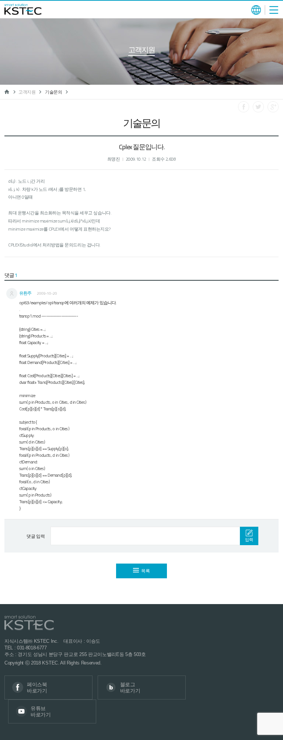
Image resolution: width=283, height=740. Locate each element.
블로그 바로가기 (130, 687)
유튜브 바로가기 (41, 711)
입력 (249, 540)
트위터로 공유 (258, 106)
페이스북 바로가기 (37, 687)
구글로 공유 (273, 106)
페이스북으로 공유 (243, 106)
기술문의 (53, 91)
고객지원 (27, 91)
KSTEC (23, 9)
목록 (145, 570)
